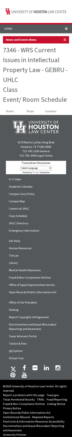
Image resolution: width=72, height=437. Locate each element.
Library (13, 263)
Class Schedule (18, 216)
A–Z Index (15, 179)
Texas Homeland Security (19, 400)
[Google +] (35, 368)
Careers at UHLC (19, 209)
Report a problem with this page (23, 395)
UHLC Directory (18, 223)
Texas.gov (53, 395)
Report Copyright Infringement (29, 317)
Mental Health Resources (25, 270)
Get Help (14, 241)
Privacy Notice (12, 408)
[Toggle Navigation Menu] (66, 28)
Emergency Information (24, 231)
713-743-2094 (27, 156)
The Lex (14, 256)
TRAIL (40, 400)
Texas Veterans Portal (23, 336)
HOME (8, 29)
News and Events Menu (21, 40)
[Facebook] (24, 368)
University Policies (14, 435)
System (16, 351)
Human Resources (20, 248)
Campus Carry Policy (22, 194)
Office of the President (23, 303)
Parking (14, 310)
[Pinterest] (12, 376)
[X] (13, 368)
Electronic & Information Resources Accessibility (33, 422)
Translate (44, 172)
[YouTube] (24, 376)
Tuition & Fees (18, 344)
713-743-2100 (30, 151)
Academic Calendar (21, 187)
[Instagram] (57, 368)
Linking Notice (56, 404)
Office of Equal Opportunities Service (32, 285)
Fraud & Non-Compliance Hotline (30, 278)
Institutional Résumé (16, 417)
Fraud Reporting (57, 400)
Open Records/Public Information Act (32, 292)
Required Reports (43, 417)
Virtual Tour (16, 358)
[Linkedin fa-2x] (46, 368)
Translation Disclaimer (36, 163)
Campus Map (17, 201)
